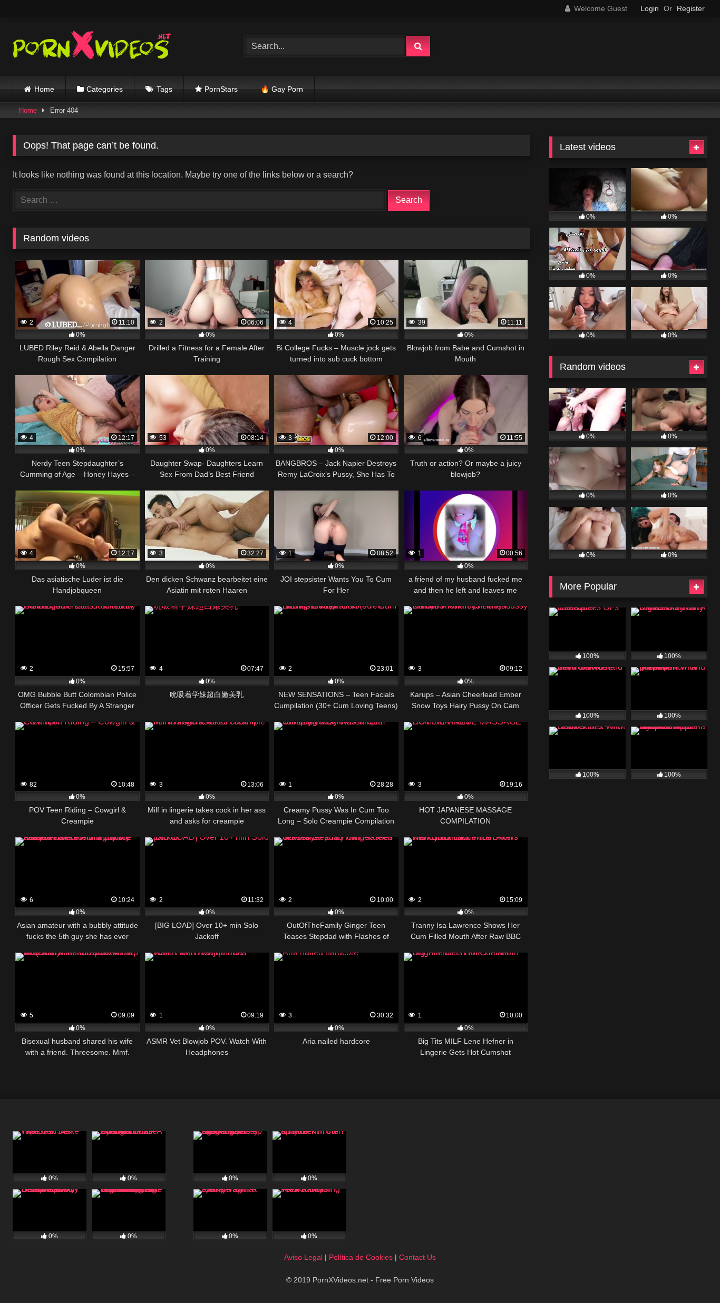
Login (649, 8)
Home (44, 89)
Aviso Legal (303, 1257)
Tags (164, 89)
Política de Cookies (361, 1257)
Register (691, 8)
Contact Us (417, 1257)
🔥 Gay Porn (281, 89)
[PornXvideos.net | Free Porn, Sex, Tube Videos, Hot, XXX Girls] (92, 47)
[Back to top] (687, 1271)
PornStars (221, 89)
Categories (104, 89)
